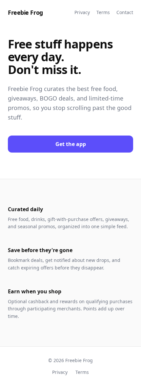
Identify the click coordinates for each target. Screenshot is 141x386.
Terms (103, 12)
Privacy (82, 12)
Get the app (70, 144)
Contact (124, 12)
